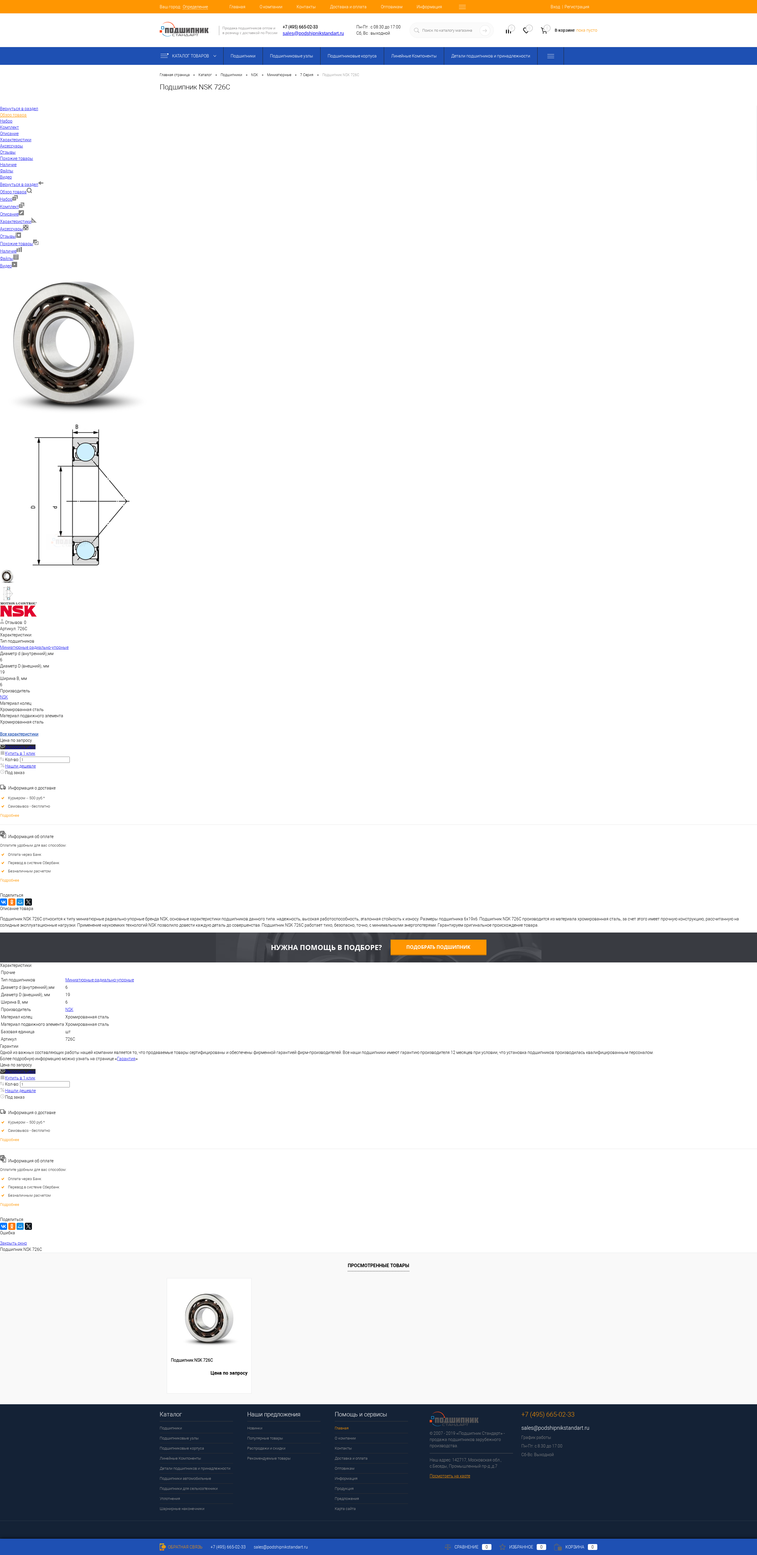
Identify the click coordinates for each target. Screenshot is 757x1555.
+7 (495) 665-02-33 (300, 27)
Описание (9, 214)
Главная (237, 6)
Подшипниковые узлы (291, 56)
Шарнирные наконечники (182, 1508)
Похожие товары (16, 243)
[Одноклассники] (11, 902)
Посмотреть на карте (450, 1476)
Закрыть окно (13, 1243)
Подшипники (243, 56)
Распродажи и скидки (266, 1448)
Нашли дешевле (20, 766)
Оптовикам (391, 6)
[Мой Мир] (20, 902)
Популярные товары (265, 1438)
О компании (271, 6)
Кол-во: (12, 759)
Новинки (254, 1428)
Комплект (9, 206)
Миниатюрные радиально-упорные (34, 647)
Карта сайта (345, 1508)
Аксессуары (11, 229)
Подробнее (9, 815)
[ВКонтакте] (3, 902)
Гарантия (126, 1058)
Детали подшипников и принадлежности (490, 56)
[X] (28, 902)
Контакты (306, 6)
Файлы (6, 258)
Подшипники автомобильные (185, 1478)
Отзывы (8, 236)
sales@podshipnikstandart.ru (313, 33)
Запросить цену (20, 746)
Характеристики (15, 221)
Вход (555, 6)
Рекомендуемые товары (269, 1458)
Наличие (8, 251)
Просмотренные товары (378, 1265)
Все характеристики (19, 734)
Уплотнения (170, 1498)
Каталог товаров (191, 56)
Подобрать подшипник (438, 947)
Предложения (347, 1498)
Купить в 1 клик (20, 753)
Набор (6, 199)
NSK (4, 697)
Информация (429, 6)
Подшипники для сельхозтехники (189, 1488)
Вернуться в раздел (19, 184)
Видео (6, 266)
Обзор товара (13, 192)
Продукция (344, 1488)
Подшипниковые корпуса (352, 56)
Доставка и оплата (348, 6)
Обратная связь (185, 1547)
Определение (195, 6)
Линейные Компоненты (414, 56)
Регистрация (576, 6)
